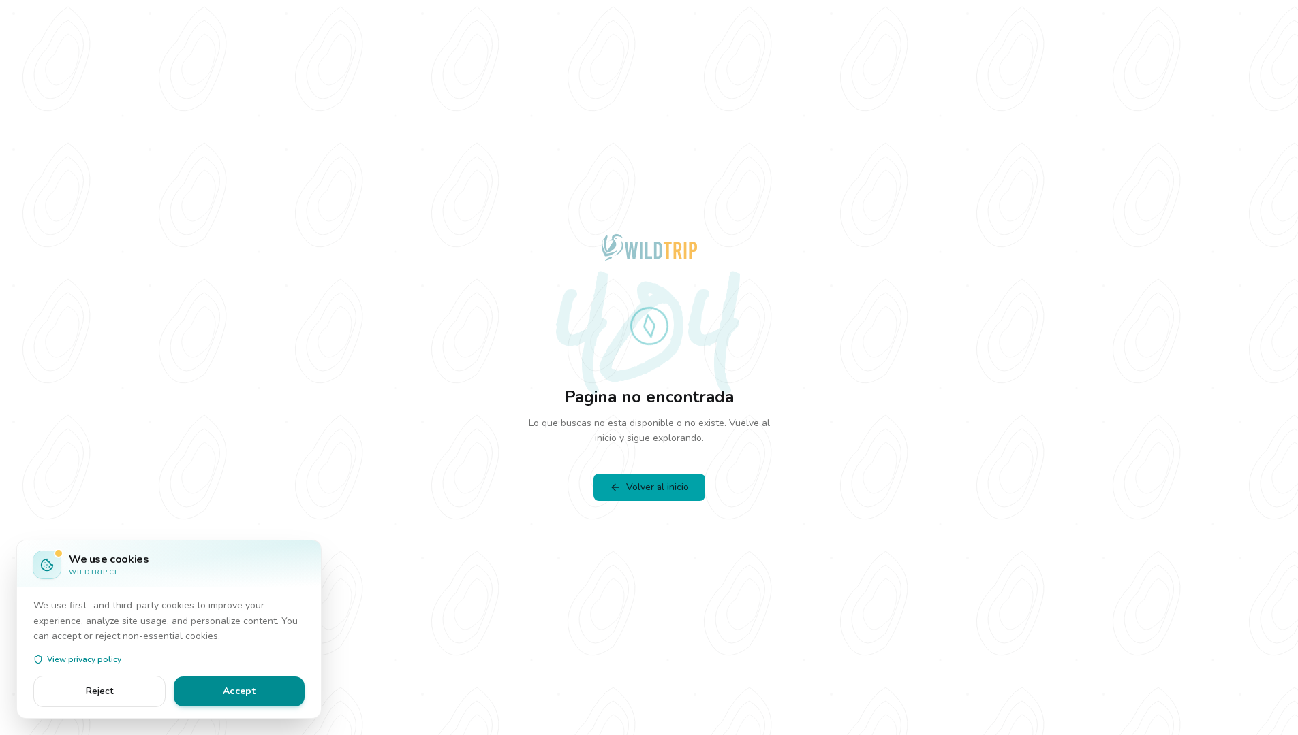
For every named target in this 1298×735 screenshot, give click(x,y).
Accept (239, 691)
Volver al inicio (657, 486)
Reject (99, 691)
